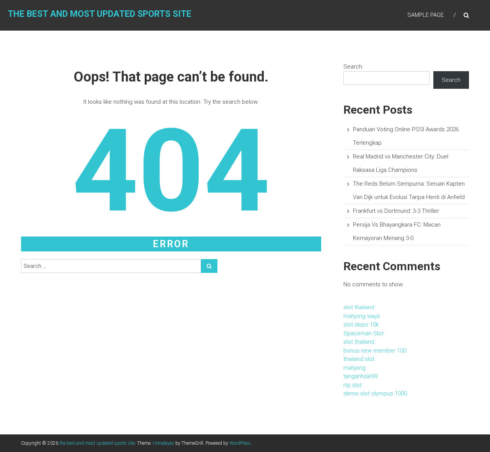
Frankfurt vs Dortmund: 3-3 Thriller (396, 210)
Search (352, 66)
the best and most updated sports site (99, 14)
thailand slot (358, 359)
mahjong (354, 367)
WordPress (240, 443)
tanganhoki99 (360, 376)
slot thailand (358, 307)
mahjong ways (361, 316)
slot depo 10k (361, 324)
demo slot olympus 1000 (375, 393)
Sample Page (425, 14)
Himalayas (163, 443)
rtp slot (352, 385)
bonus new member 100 (374, 350)
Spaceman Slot (363, 333)
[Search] (209, 266)
